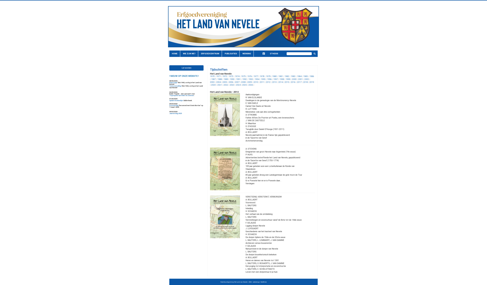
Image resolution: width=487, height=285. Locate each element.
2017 (299, 82)
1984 (299, 76)
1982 (287, 76)
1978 (262, 76)
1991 (238, 79)
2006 (231, 82)
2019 (311, 82)
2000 (294, 79)
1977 (256, 76)
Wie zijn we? (189, 53)
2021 (219, 85)
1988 (219, 79)
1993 (250, 79)
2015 (287, 82)
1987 (213, 79)
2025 (244, 85)
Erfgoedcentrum (210, 53)
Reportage (173, 82)
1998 (282, 79)
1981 (280, 76)
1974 (237, 76)
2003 (212, 82)
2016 (293, 82)
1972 (224, 76)
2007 (237, 82)
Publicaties (231, 53)
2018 (305, 82)
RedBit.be (264, 282)
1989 (226, 79)
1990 (232, 79)
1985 (305, 76)
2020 (213, 85)
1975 (243, 76)
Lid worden (186, 68)
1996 (269, 79)
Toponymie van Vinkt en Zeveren (182, 95)
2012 (268, 82)
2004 (218, 82)
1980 (274, 76)
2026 (250, 85)
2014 (280, 82)
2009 (249, 82)
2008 (243, 82)
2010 (256, 82)
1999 (288, 79)
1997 (275, 79)
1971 (218, 76)
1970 (212, 76)
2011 (262, 82)
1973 (231, 76)
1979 (268, 76)
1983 (293, 76)
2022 (226, 85)
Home (174, 53)
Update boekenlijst (176, 100)
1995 (263, 79)
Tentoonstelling (175, 86)
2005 (224, 82)
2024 (238, 85)
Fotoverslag (174, 105)
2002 (306, 79)
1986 (311, 76)
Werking (246, 53)
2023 (232, 85)
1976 (249, 76)
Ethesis (274, 53)
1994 (257, 79)
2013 (274, 82)
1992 (244, 79)
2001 (300, 79)
